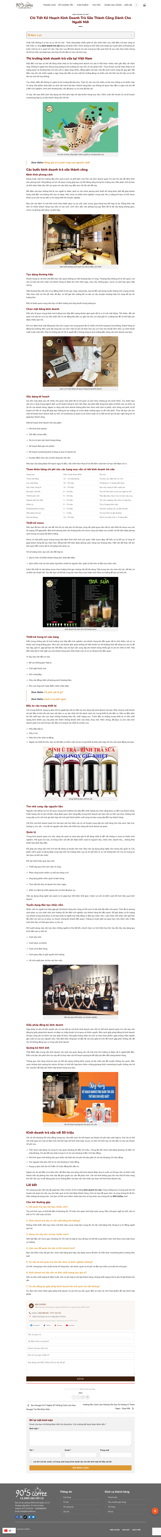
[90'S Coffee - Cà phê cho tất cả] (25, 5)
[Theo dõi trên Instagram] (21, 1517)
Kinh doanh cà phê (80, 14)
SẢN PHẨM (82, 5)
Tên (31, 1450)
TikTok (48, 1325)
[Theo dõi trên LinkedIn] (33, 1517)
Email (68, 1450)
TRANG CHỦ (49, 5)
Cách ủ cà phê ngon (55, 699)
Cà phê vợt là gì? (53, 692)
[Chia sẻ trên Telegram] (87, 1397)
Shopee (59, 1325)
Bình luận (34, 1428)
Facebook (36, 1325)
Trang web (104, 1450)
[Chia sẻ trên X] (78, 1397)
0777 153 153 (55, 1313)
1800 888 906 (43, 1313)
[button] (136, 5)
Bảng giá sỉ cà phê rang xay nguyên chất (67, 162)
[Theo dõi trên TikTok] (25, 1517)
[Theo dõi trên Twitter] (29, 1517)
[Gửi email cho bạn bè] (83, 1397)
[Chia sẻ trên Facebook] (74, 1397)
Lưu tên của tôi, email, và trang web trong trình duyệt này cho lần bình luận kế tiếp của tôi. (72, 1461)
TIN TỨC (96, 5)
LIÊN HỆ (128, 5)
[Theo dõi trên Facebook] (17, 1517)
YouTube (71, 1325)
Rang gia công (113, 5)
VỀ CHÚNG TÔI (65, 5)
